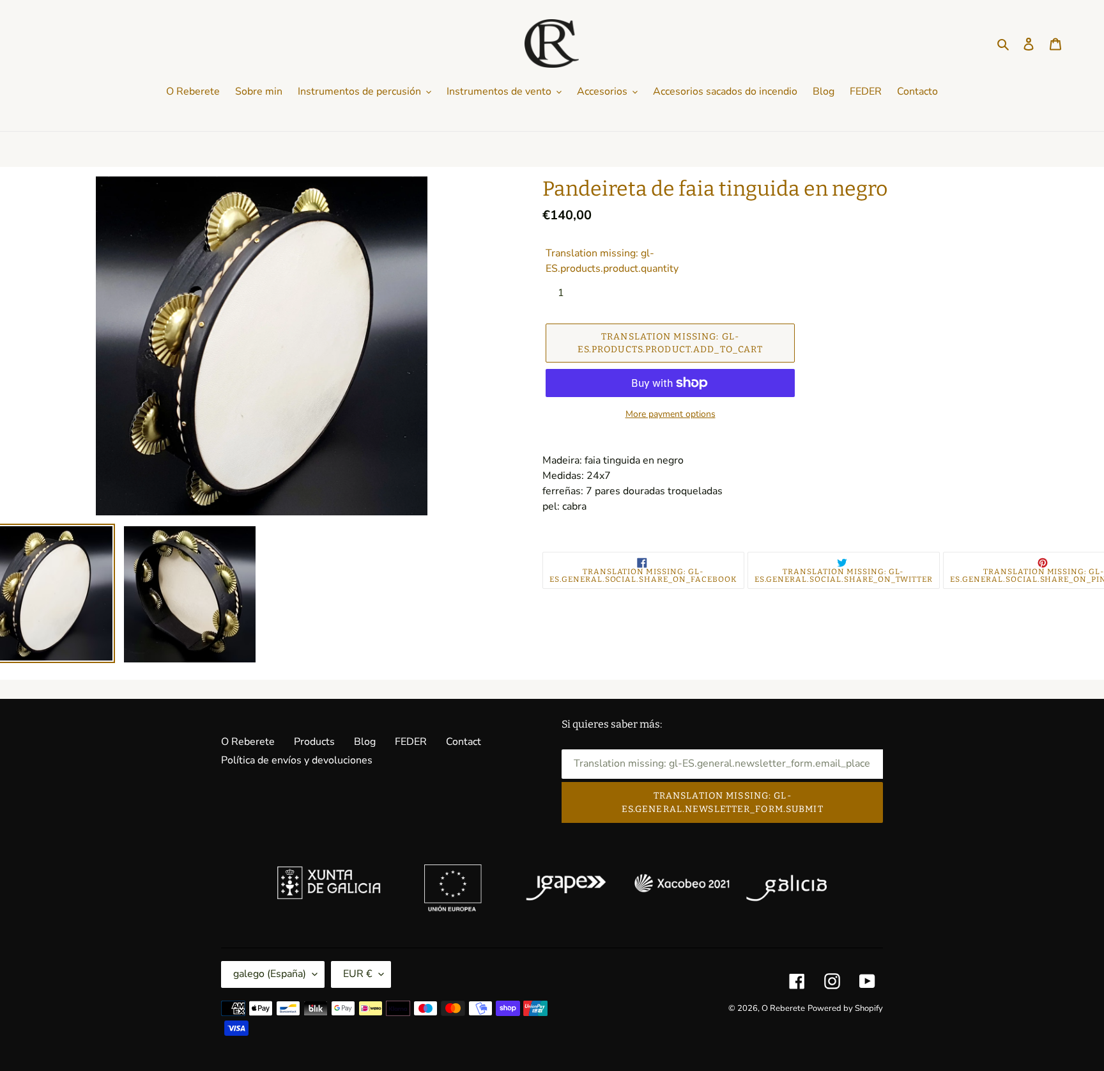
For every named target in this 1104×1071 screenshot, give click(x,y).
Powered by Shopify (845, 1008)
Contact (463, 742)
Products (314, 742)
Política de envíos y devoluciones (296, 760)
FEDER (411, 742)
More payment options (670, 414)
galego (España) (269, 974)
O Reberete (248, 742)
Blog (365, 742)
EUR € (357, 974)
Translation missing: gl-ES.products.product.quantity (612, 261)
